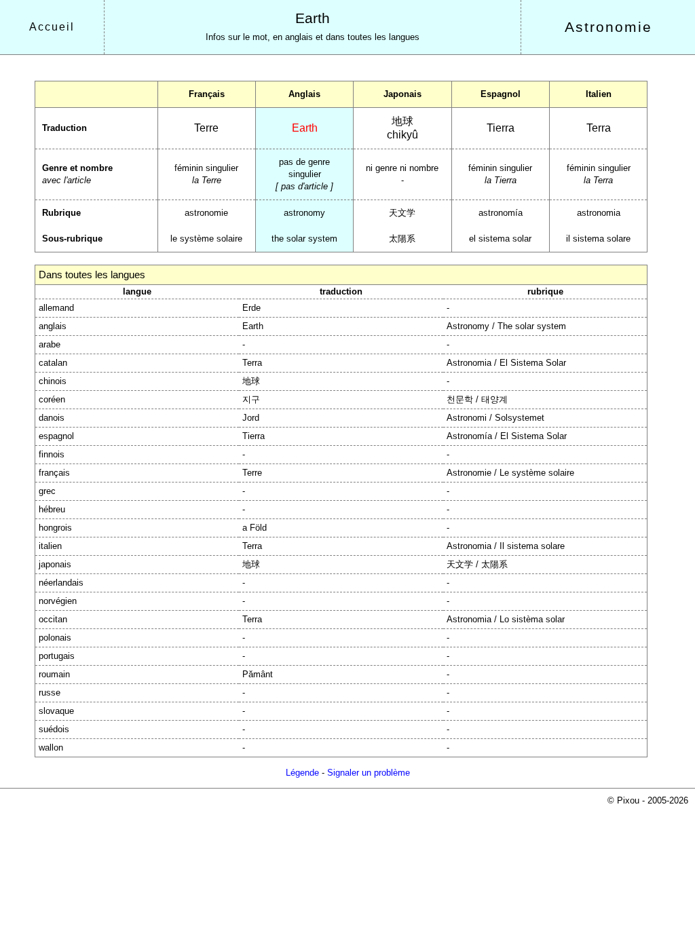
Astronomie (608, 27)
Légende (302, 773)
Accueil (52, 27)
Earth (312, 18)
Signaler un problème (368, 773)
